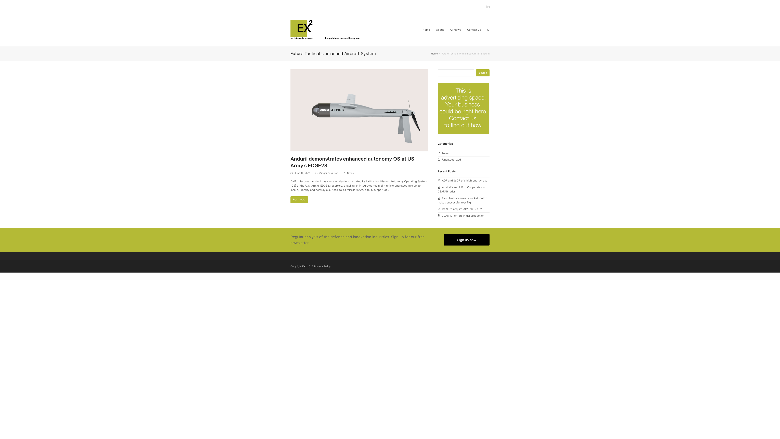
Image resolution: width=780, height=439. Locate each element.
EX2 (304, 266)
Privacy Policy (322, 266)
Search (483, 72)
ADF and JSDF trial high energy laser (465, 180)
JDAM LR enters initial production (463, 215)
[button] (488, 30)
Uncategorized (451, 159)
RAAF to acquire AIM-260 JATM (462, 209)
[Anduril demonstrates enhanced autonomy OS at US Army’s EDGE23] (359, 110)
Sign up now (466, 240)
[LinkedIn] (488, 6)
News (350, 173)
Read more (299, 199)
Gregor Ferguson (328, 173)
